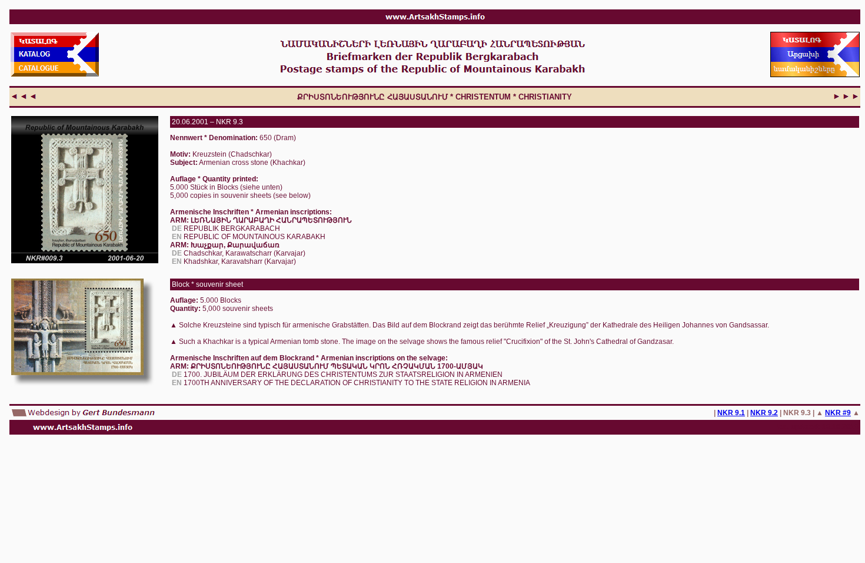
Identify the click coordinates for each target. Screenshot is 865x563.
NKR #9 (838, 413)
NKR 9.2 (764, 413)
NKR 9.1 (731, 413)
